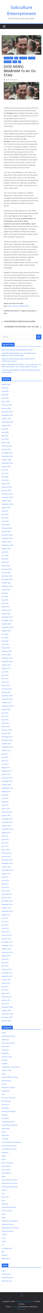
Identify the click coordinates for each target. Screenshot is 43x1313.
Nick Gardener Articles (9, 1180)
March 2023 (6, 525)
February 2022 (7, 569)
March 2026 (6, 401)
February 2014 (7, 894)
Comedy (4, 1060)
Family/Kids (6, 1091)
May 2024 (5, 477)
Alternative (5, 1046)
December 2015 (7, 819)
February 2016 (7, 812)
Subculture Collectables (10, 1221)
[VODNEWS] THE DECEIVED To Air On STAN (22, 327)
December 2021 (7, 576)
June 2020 (5, 638)
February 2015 (7, 853)
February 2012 (7, 969)
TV (19, 62)
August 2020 (6, 631)
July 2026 (5, 388)
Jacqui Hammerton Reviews (11, 1142)
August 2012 (6, 956)
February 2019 (7, 689)
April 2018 (5, 723)
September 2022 (7, 545)
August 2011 (6, 983)
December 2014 (7, 860)
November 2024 (7, 456)
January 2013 (6, 939)
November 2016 (7, 781)
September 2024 (7, 463)
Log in (4, 1271)
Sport (3, 1214)
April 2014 (5, 887)
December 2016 (7, 778)
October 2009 (6, 1010)
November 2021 (7, 579)
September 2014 (7, 870)
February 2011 (7, 997)
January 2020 (6, 655)
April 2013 (5, 928)
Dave (16, 80)
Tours (4, 1238)
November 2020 (7, 620)
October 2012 (6, 949)
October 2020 (6, 624)
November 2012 (7, 945)
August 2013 (6, 915)
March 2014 (6, 891)
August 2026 (6, 384)
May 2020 (5, 641)
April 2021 (5, 603)
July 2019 (5, 672)
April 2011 (5, 990)
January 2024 (6, 490)
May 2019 (5, 679)
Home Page (8, 62)
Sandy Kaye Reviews (9, 1207)
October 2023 (6, 501)
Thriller (4, 1235)
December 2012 (7, 942)
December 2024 (7, 453)
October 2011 (6, 980)
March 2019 (6, 685)
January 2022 (6, 573)
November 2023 (7, 497)
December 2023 (7, 494)
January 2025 (6, 449)
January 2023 (6, 531)
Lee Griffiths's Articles (9, 1149)
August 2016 (6, 791)
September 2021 (7, 586)
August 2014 (6, 874)
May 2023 (5, 518)
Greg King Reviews (8, 1122)
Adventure (5, 1040)
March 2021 (6, 607)
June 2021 (5, 596)
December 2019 (7, 658)
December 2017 (7, 737)
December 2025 (7, 412)
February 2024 (7, 487)
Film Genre (23, 58)
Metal (4, 1156)
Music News (6, 1170)
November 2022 (7, 538)
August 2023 (6, 508)
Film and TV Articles (8, 1098)
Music (4, 1159)
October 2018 (6, 703)
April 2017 (5, 764)
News (14, 62)
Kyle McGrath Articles (9, 1146)
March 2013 (6, 932)
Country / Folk (6, 1070)
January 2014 (6, 898)
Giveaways (5, 1118)
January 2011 (6, 1000)
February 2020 (7, 651)
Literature (5, 1152)
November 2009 (7, 1007)
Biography (5, 1053)
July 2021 (5, 593)
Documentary (8, 58)
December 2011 (7, 973)
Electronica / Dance (8, 1087)
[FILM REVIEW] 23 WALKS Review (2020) (19, 321)
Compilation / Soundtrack (10, 1067)
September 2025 (7, 422)
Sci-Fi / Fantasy (7, 1211)
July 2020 (5, 634)
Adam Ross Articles (8, 1036)
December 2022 (7, 535)
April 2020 (5, 644)
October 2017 (6, 744)
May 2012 (5, 963)
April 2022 (5, 562)
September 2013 (7, 911)
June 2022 (5, 555)
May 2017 (5, 761)
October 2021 (6, 583)
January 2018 (6, 733)
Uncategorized (7, 1248)
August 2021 (6, 590)
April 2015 (5, 846)
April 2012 (5, 966)
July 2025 (5, 429)
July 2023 (5, 511)
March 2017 (6, 768)
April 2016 (5, 805)
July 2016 (5, 795)
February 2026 (7, 405)
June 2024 (5, 473)
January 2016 (6, 815)
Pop (3, 1194)
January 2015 (6, 856)
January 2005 (6, 1021)
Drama (4, 1084)
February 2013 (7, 935)
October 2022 (6, 542)
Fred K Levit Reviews (9, 1111)
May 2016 (5, 802)
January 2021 (6, 614)
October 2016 (6, 785)
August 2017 (6, 750)
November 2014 (7, 863)
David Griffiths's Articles (10, 1077)
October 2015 (6, 826)
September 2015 (7, 829)
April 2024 (5, 480)
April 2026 (5, 398)
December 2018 (7, 696)
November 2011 (7, 976)
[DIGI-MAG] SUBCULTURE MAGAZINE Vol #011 (17, 350)
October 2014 (6, 867)
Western (5, 1255)
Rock (3, 1200)
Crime (4, 1074)
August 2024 (6, 466)
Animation (5, 1050)
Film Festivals (6, 1101)
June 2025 (5, 432)
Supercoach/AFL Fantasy (10, 1228)
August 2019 (6, 668)
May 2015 (5, 843)
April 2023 (5, 521)
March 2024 (6, 484)
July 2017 (5, 754)
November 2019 (7, 661)
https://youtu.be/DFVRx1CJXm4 (18, 306)
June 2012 (5, 959)
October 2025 (6, 419)
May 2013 (5, 925)
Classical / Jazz (7, 1057)
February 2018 (7, 730)
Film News (31, 58)
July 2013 (5, 918)
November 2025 (7, 415)
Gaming (4, 1115)
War (3, 1252)
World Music (6, 1259)
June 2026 (5, 391)
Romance (5, 1204)
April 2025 (5, 439)
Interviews (5, 1135)
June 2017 (5, 757)
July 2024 (5, 470)
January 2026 (6, 408)
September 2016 (7, 788)
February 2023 (7, 528)
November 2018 (7, 699)
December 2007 (7, 1017)
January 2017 (6, 774)
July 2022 (5, 552)
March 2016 (6, 809)
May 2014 (5, 884)
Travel (4, 1241)
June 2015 (5, 839)
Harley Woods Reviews (9, 1125)
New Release (6, 1173)
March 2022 (6, 566)
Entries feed (6, 1274)
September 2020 (7, 627)
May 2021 (5, 600)
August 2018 (6, 709)
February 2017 (7, 771)
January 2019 (6, 692)
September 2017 (7, 747)
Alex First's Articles (8, 1043)
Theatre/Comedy (7, 1231)
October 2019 (6, 665)
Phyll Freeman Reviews (10, 1187)
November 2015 (7, 822)
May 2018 (5, 720)
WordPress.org (7, 1281)
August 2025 (6, 425)
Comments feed (7, 1277)
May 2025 (5, 436)
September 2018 (7, 706)
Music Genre (6, 1166)
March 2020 (6, 648)
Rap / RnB (5, 1197)
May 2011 (5, 986)
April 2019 (5, 682)
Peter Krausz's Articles (9, 1183)
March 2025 (6, 443)
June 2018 (5, 716)
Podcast (4, 1190)
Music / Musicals (7, 1163)
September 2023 (7, 504)
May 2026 (5, 395)
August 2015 (6, 833)
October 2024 (6, 460)
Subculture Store (7, 1224)
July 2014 (5, 877)
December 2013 (7, 901)
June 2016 (5, 798)
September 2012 (7, 952)
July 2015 (5, 836)
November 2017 (7, 740)
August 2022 (6, 549)
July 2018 (5, 713)
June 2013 (5, 921)
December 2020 (7, 617)
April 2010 (5, 1004)
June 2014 (5, 880)
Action (4, 1033)
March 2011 (6, 993)
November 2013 (7, 904)
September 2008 (7, 1014)
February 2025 (7, 446)
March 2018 (6, 726)
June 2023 (5, 514)
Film (16, 58)
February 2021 (7, 610)
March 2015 (6, 850)
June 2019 (5, 675)
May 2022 (5, 559)
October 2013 (6, 908)
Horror (4, 1132)
